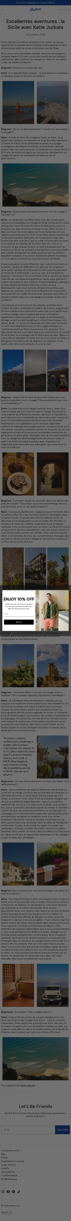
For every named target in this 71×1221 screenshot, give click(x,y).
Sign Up (19, 622)
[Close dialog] (65, 594)
